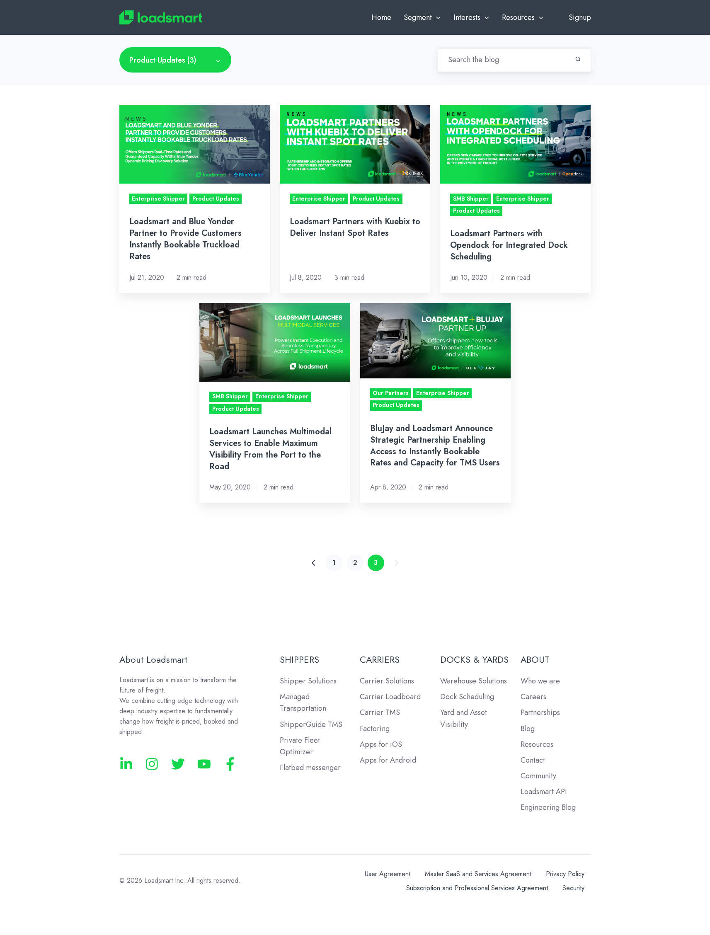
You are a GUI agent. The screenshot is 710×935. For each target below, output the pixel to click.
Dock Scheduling (467, 696)
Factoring (375, 728)
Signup (580, 17)
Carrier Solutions (387, 681)
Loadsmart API (544, 791)
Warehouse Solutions (473, 681)
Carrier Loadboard (390, 696)
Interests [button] (466, 17)
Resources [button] (518, 17)
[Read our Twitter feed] (178, 764)
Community (538, 775)
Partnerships (540, 712)
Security (573, 888)
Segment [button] (418, 17)
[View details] (126, 764)
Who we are (540, 681)
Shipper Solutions (308, 681)
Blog (528, 728)
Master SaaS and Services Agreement (478, 874)
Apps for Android (388, 760)
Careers (533, 696)
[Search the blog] (578, 59)
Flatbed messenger (310, 767)
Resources (537, 744)
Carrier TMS (380, 712)
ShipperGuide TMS (311, 724)
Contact (533, 760)
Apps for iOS (381, 744)
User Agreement (387, 874)
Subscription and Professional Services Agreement (477, 888)
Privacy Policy (565, 874)
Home (381, 17)
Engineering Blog (548, 807)
